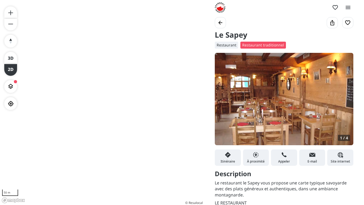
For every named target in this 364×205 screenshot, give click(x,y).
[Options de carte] (10, 86)
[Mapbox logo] (13, 200)
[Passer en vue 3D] (10, 58)
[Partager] (332, 22)
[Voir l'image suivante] (343, 102)
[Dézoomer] (10, 24)
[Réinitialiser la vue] (10, 41)
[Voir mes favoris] (335, 7)
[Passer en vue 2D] (10, 70)
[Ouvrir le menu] (348, 7)
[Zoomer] (10, 12)
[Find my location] (11, 104)
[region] (102, 102)
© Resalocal (194, 202)
